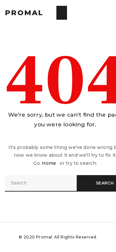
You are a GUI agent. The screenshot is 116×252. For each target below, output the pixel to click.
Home (49, 163)
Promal (24, 13)
